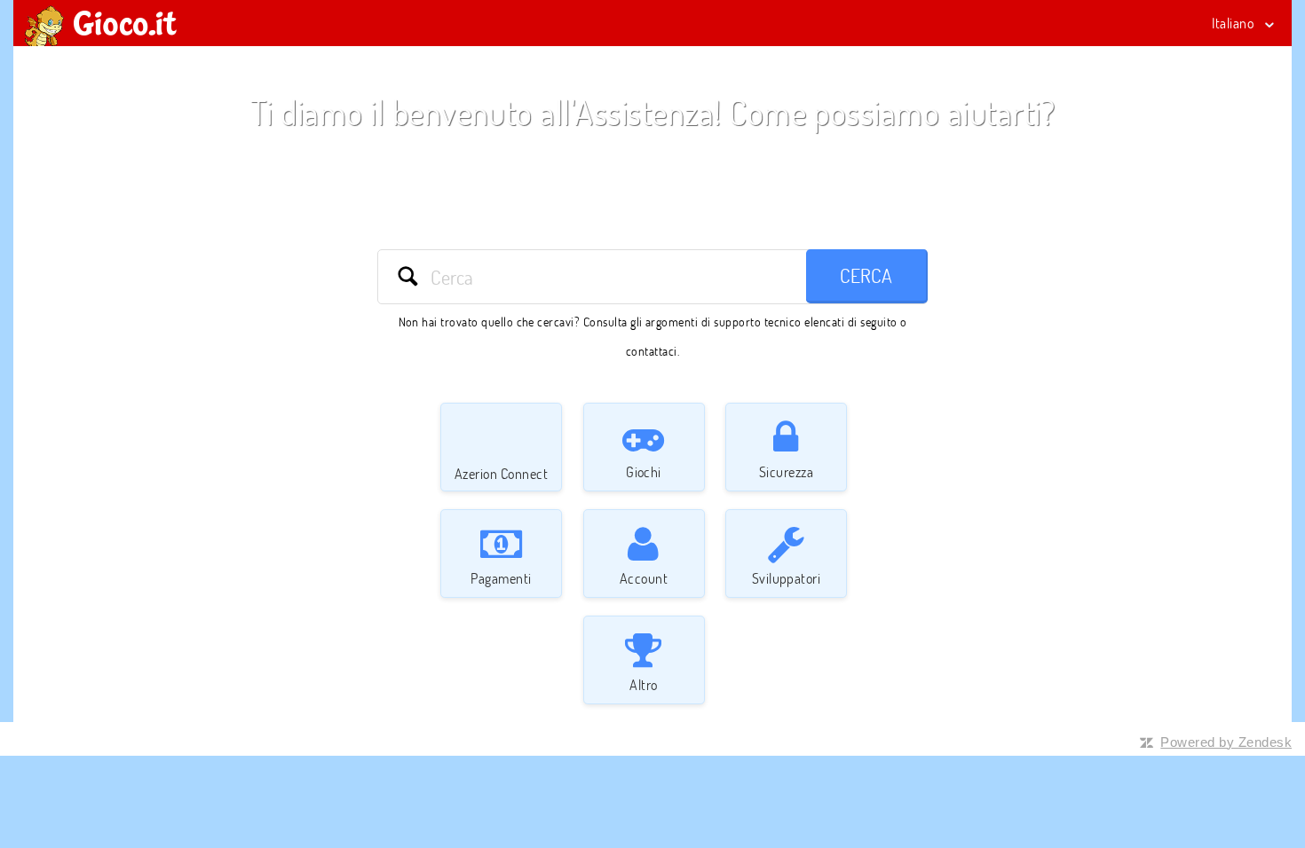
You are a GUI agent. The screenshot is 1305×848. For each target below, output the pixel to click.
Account (644, 578)
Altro (643, 685)
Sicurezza (786, 472)
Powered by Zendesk (1226, 742)
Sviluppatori (786, 578)
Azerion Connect (501, 474)
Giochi (643, 472)
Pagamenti (501, 578)
